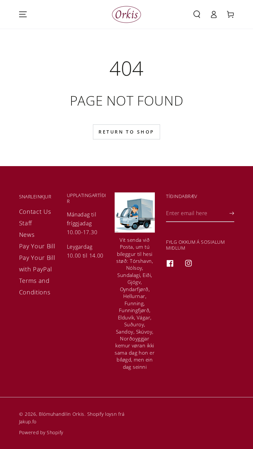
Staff (25, 223)
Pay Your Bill (37, 246)
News (27, 234)
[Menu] (22, 14)
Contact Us (35, 211)
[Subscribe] (231, 213)
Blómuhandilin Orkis (61, 414)
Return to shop (126, 132)
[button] (197, 14)
